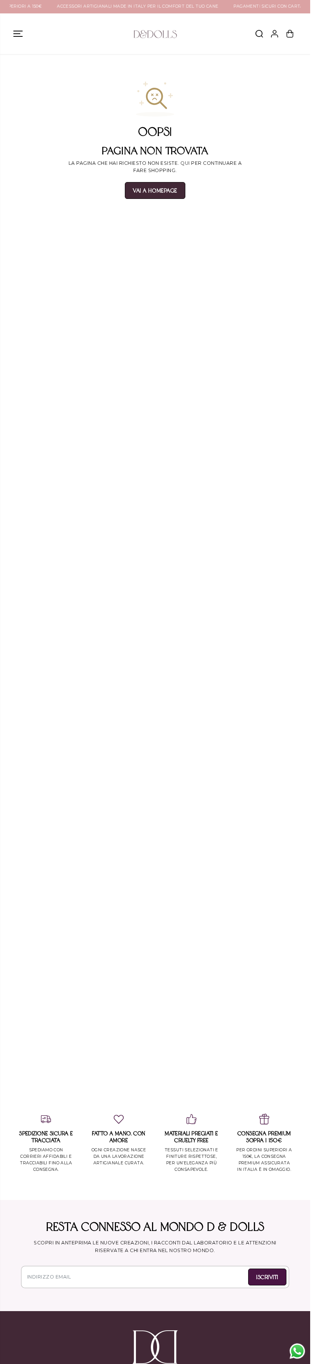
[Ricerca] (259, 34)
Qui (185, 163)
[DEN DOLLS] (155, 34)
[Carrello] (290, 34)
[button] (18, 34)
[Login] (274, 34)
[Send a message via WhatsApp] (297, 1351)
